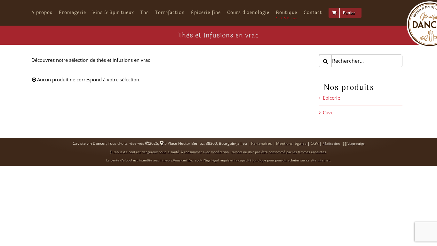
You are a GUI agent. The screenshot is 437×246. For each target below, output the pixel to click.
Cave (328, 112)
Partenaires (261, 143)
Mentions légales (291, 143)
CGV (314, 143)
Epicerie (331, 97)
